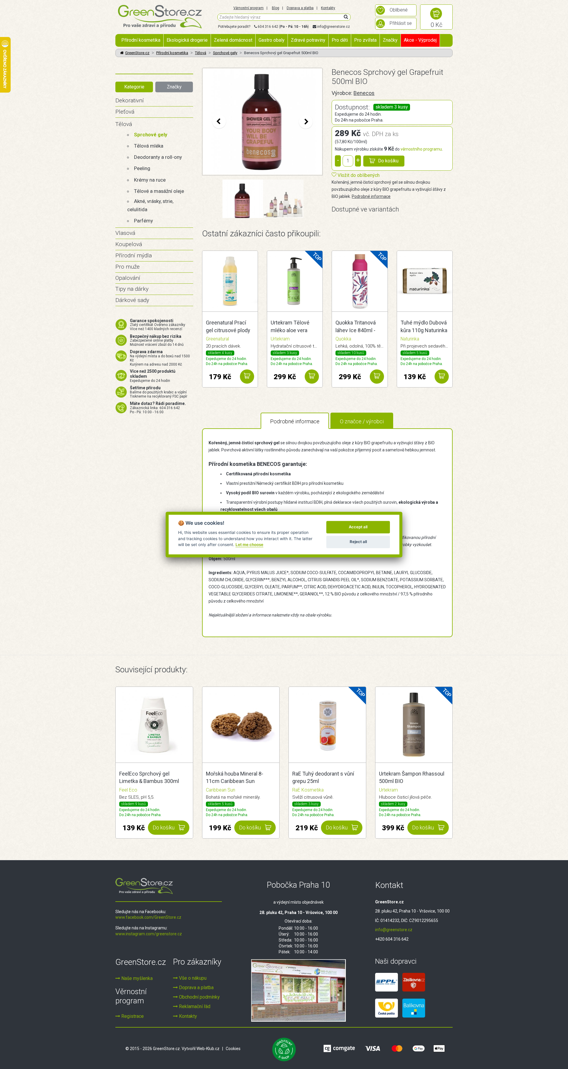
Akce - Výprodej (420, 40)
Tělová (200, 53)
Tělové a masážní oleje (159, 191)
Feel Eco (128, 790)
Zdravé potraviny (308, 40)
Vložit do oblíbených (358, 175)
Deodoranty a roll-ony (158, 157)
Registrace (132, 1016)
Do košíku (388, 161)
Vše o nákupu (192, 978)
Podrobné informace (371, 196)
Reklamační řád (194, 1006)
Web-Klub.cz (208, 1048)
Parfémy (143, 221)
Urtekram (280, 339)
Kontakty (328, 8)
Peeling (142, 168)
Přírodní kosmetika (140, 40)
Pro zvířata (365, 40)
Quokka (343, 339)
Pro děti (340, 40)
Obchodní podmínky (199, 997)
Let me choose (249, 544)
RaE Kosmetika (308, 790)
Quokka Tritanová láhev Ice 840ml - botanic (355, 326)
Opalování (127, 277)
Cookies (233, 1048)
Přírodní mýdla (133, 255)
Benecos (364, 93)
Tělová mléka (148, 146)
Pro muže (127, 266)
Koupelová (128, 244)
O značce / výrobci (362, 421)
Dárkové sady (132, 300)
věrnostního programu (421, 149)
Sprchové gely (225, 53)
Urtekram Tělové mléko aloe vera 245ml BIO (290, 326)
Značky (390, 40)
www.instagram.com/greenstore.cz (148, 933)
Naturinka (410, 339)
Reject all (358, 541)
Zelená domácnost (233, 40)
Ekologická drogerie (187, 40)
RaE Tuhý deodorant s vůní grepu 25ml (323, 777)
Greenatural (217, 339)
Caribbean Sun (220, 790)
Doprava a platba (300, 8)
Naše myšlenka (136, 978)
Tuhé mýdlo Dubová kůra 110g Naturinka (424, 326)
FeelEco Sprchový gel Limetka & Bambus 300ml (149, 777)
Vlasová (125, 233)
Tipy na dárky (132, 288)
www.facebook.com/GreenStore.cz (148, 917)
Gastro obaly (272, 40)
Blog (275, 8)
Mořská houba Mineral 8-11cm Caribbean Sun (234, 777)
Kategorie (134, 87)
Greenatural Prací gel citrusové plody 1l (228, 326)
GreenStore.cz (137, 53)
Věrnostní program (248, 8)
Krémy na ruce (150, 180)
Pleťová (124, 111)
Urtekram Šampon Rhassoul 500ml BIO (411, 777)
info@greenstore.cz (333, 27)
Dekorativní (129, 100)
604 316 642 (268, 27)
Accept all (358, 526)
